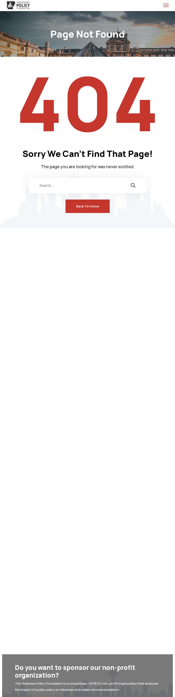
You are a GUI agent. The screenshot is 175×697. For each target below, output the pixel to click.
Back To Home (87, 206)
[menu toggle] (166, 5)
